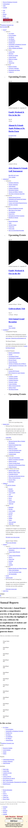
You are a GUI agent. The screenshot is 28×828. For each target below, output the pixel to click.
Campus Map (6, 771)
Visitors (4, 753)
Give (4, 12)
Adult (4, 5)
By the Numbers (9, 729)
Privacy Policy (6, 799)
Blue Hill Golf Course (14, 175)
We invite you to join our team (12, 537)
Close (2, 594)
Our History (8, 734)
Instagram (5, 810)
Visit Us (5, 793)
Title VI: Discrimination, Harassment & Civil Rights (14, 782)
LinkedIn (5, 814)
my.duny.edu (6, 18)
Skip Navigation (3, 26)
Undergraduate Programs (8, 759)
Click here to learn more (11, 589)
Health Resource (6, 784)
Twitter (4, 808)
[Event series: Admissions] (22, 304)
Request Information (7, 790)
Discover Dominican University (10, 2)
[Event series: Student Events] (27, 108)
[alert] (18, 410)
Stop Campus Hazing (8, 780)
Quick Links (6, 769)
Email (4, 16)
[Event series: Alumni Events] (12, 121)
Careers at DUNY (7, 776)
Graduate (5, 7)
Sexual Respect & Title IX (9, 778)
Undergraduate (6, 4)
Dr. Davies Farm (12, 135)
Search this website (4, 597)
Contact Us (5, 795)
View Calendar (12, 177)
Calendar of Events (7, 773)
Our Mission (8, 738)
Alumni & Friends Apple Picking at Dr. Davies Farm (17, 128)
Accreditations (9, 736)
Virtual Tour (5, 797)
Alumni (4, 751)
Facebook (5, 806)
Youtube (5, 812)
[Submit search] (17, 22)
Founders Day (9, 733)
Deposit (4, 14)
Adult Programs (6, 763)
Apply (4, 791)
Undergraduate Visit (17, 309)
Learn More (8, 437)
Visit (4, 10)
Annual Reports (9, 740)
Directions (5, 774)
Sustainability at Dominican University (14, 731)
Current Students (6, 750)
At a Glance (5, 727)
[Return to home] (6, 25)
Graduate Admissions (8, 761)
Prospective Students (7, 748)
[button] (8, 27)
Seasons (10, 326)
